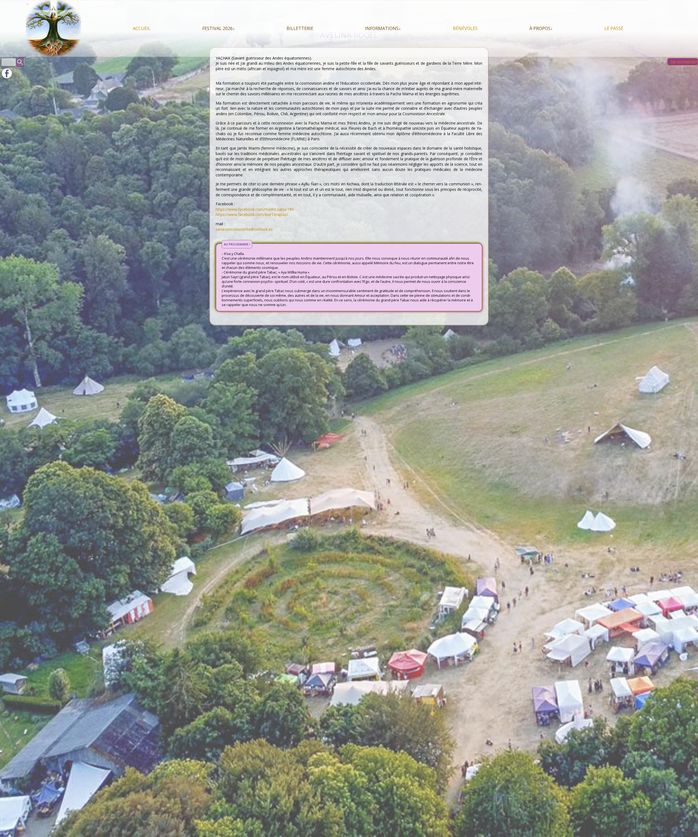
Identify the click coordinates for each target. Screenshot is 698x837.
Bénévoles (465, 28)
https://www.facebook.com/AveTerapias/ (252, 214)
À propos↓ (541, 28)
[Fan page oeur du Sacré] (7, 76)
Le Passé (613, 28)
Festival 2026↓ (218, 28)
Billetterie (300, 28)
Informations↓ (383, 28)
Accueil (142, 28)
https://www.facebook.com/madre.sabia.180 (255, 209)
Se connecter (684, 62)
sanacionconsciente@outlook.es (244, 229)
